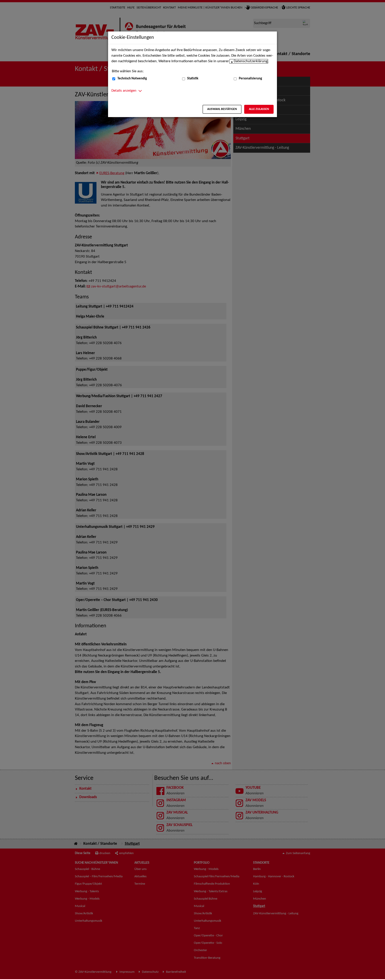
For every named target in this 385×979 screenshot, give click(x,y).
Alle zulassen (259, 109)
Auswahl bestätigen (222, 109)
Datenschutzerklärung (251, 61)
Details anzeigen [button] (123, 91)
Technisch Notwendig (132, 78)
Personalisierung (250, 78)
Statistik (192, 78)
